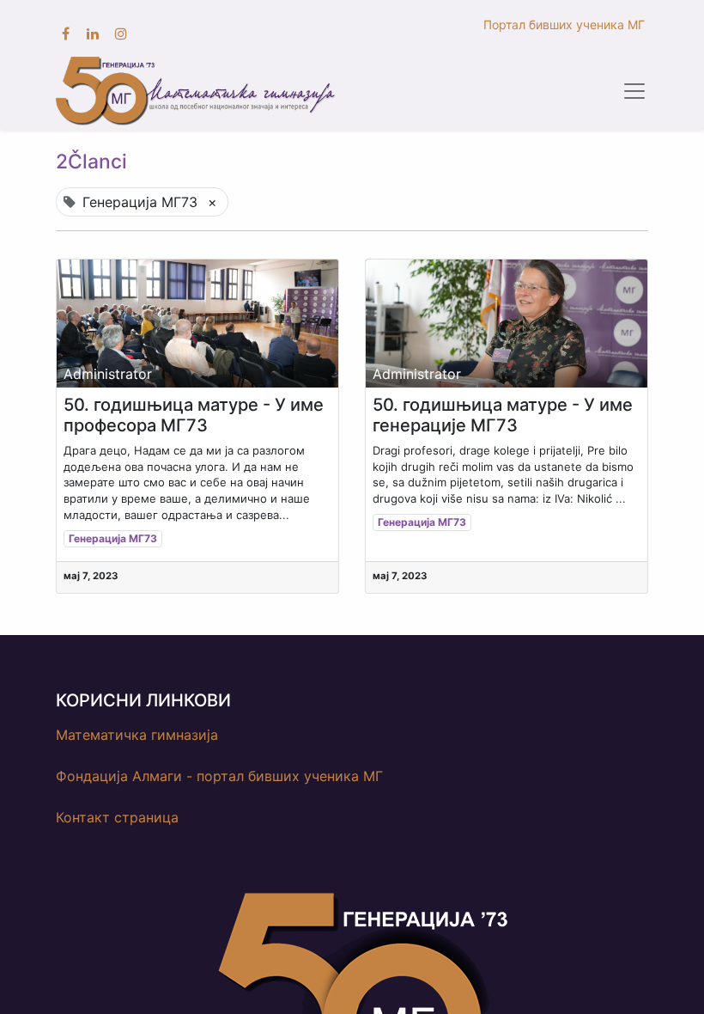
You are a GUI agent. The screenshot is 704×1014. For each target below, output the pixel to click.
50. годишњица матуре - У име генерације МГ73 (503, 415)
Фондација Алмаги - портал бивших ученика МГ (219, 776)
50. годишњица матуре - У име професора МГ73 (194, 415)
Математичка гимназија (137, 734)
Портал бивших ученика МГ (565, 24)
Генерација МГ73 (113, 538)
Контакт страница (117, 817)
